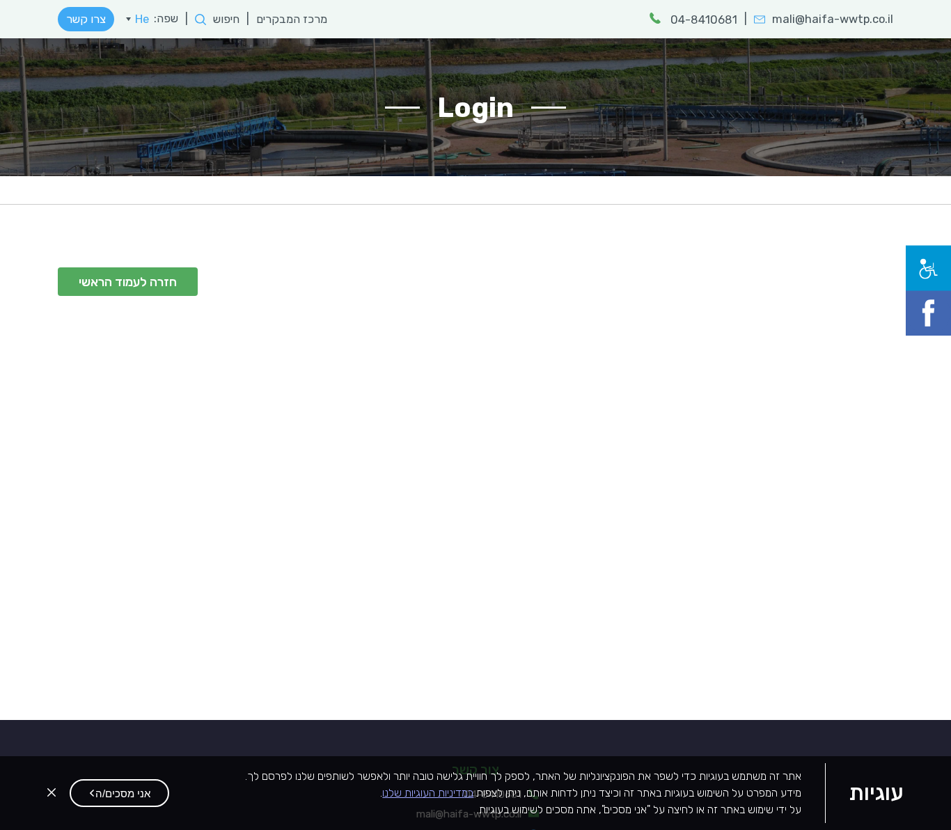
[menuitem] (137, 19)
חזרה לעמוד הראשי (128, 281)
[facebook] (935, 306)
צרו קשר (86, 19)
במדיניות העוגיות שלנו (427, 792)
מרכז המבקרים (298, 19)
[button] (119, 793)
